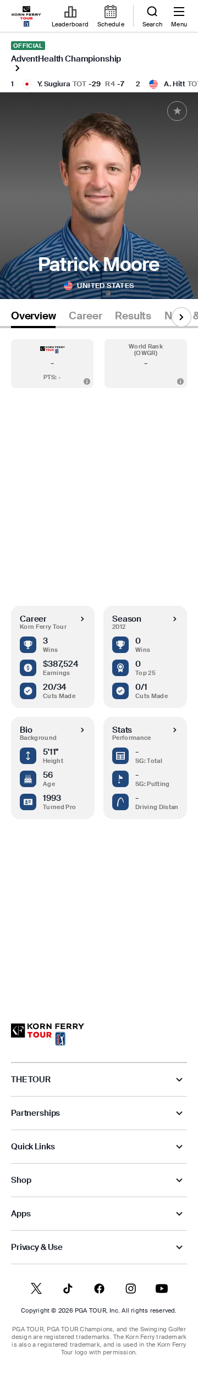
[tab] (33, 318)
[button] (52, 363)
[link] (26, 16)
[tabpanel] (99, 664)
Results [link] (133, 316)
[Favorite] (177, 111)
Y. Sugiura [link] (53, 83)
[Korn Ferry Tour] (47, 1034)
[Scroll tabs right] (181, 317)
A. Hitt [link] (174, 83)
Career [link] (85, 316)
